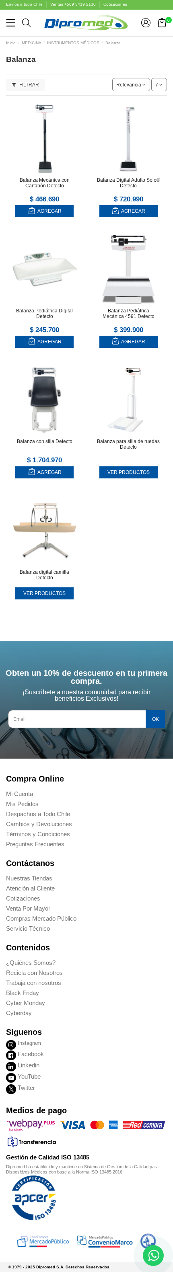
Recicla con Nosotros (34, 972)
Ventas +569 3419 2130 (73, 4)
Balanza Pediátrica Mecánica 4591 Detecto (128, 313)
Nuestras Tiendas (29, 878)
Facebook (31, 1053)
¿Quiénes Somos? (31, 962)
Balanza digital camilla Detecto (44, 575)
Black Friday (22, 992)
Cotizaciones (115, 4)
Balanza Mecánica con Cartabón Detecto (45, 183)
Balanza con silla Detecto (44, 441)
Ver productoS (128, 472)
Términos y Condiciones (38, 834)
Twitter (26, 1087)
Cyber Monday (25, 1002)
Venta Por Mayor (28, 908)
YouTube (29, 1076)
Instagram (29, 1043)
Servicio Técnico (28, 928)
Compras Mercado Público (41, 918)
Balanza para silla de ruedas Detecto (128, 444)
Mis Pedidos (22, 803)
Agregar (49, 211)
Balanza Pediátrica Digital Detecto (44, 313)
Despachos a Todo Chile (38, 813)
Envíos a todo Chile (25, 4)
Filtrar (28, 85)
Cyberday (19, 1012)
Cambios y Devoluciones (39, 824)
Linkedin (28, 1065)
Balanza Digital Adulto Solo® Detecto (128, 183)
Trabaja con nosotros (33, 982)
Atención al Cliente (30, 888)
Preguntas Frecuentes (35, 844)
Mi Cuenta (19, 793)
